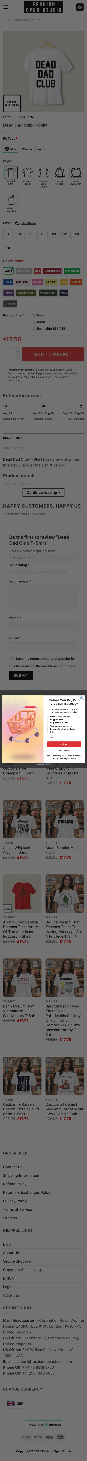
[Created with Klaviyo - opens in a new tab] (43, 764)
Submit (64, 744)
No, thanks (64, 751)
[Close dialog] (82, 698)
